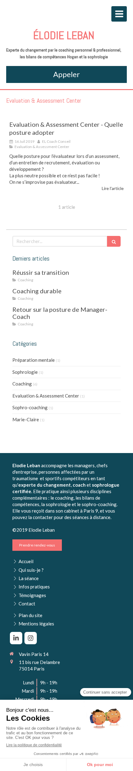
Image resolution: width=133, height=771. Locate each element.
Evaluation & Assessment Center (45, 395)
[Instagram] (30, 638)
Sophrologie (25, 372)
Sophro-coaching (30, 407)
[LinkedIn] (16, 638)
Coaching (22, 383)
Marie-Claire (25, 419)
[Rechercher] (114, 241)
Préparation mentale (33, 360)
